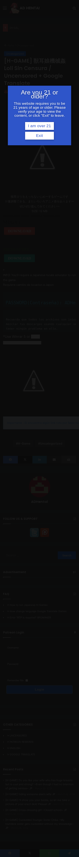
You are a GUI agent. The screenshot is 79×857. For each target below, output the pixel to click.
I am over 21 (39, 126)
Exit (39, 135)
